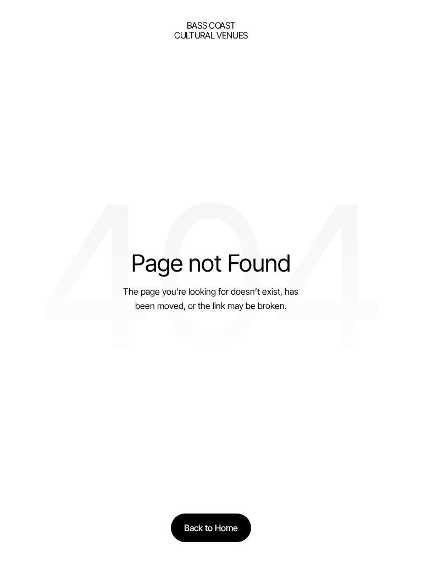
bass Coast (211, 25)
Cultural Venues (211, 35)
